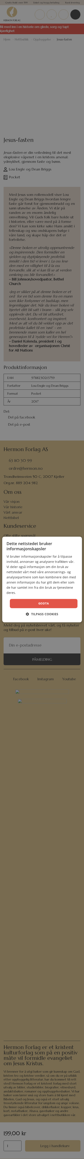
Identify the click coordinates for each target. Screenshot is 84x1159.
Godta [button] (43, 603)
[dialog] (42, 579)
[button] (42, 614)
